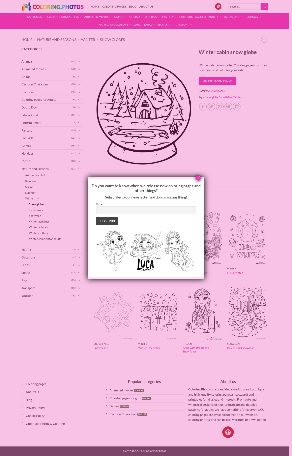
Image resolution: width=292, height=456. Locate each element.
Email (99, 204)
